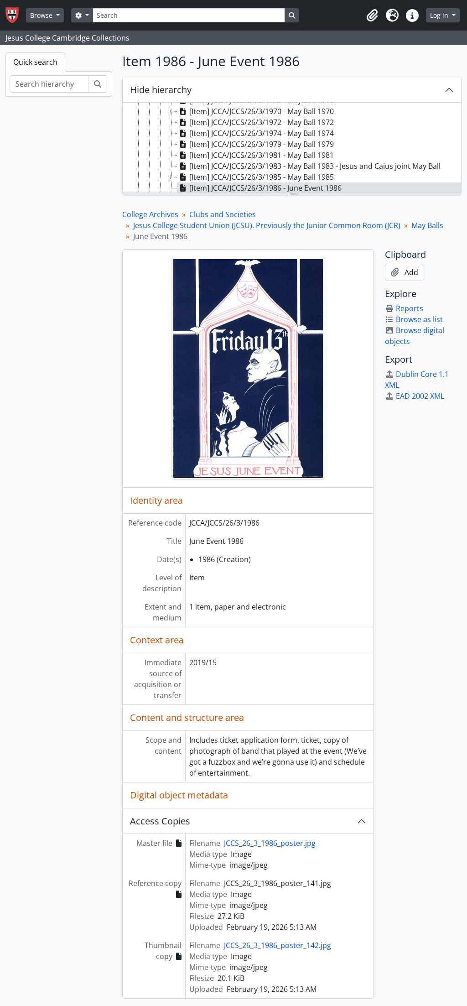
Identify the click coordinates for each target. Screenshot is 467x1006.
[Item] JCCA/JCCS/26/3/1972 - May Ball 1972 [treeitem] (261, 122)
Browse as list (419, 319)
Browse (42, 15)
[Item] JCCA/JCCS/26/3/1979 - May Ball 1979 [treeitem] (261, 144)
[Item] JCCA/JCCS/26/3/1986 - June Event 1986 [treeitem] (265, 188)
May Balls (427, 225)
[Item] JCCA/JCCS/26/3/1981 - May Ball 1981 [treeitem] (261, 155)
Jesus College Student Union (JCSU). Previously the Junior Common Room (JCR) (266, 225)
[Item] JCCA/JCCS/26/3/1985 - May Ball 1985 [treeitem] (261, 177)
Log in (440, 15)
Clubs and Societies (222, 214)
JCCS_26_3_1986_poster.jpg (270, 843)
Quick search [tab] (35, 62)
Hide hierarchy (161, 89)
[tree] (292, 148)
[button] (372, 15)
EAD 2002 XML (420, 396)
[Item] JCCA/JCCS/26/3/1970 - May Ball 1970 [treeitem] (261, 111)
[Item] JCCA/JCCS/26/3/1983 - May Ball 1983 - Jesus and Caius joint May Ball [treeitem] (315, 166)
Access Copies (160, 821)
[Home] (15, 15)
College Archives (150, 214)
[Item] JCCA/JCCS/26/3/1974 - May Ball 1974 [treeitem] (261, 133)
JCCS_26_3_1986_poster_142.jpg (277, 945)
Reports (409, 308)
